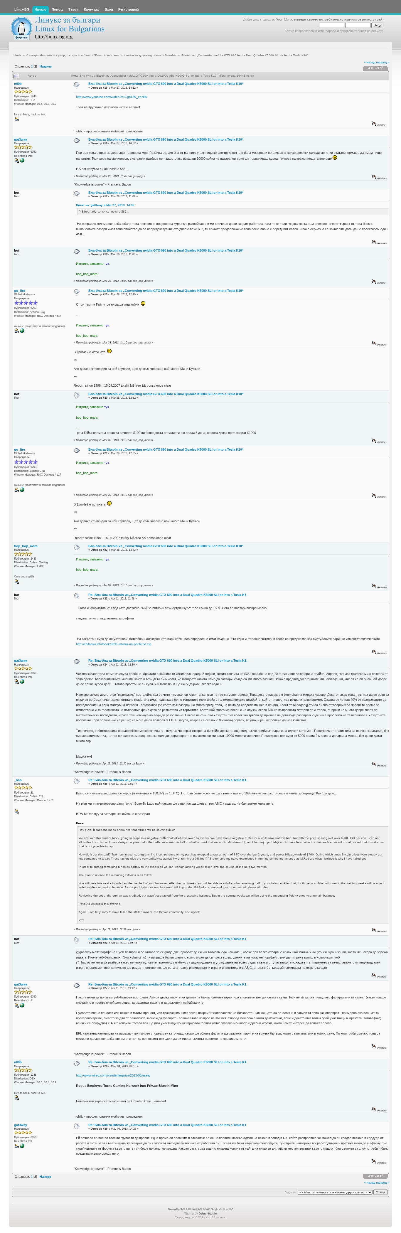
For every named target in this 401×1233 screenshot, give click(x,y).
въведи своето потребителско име (322, 19)
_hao (18, 780)
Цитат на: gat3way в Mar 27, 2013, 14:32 (105, 205)
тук (106, 263)
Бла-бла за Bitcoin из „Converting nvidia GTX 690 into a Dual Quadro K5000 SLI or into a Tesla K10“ (166, 83)
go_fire (19, 290)
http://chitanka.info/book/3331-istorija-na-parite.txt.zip (113, 644)
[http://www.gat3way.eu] (22, 161)
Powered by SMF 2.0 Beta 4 (182, 1209)
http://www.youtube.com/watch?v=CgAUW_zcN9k (111, 97)
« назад (369, 62)
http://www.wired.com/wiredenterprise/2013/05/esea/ (113, 1075)
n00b (18, 83)
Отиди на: (291, 1192)
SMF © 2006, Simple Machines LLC (215, 1209)
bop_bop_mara (26, 546)
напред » (382, 62)
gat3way (20, 139)
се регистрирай (370, 19)
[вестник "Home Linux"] (22, 332)
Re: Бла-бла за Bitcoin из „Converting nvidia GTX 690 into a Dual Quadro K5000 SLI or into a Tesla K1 (167, 595)
